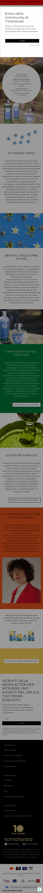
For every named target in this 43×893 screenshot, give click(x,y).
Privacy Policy (34, 45)
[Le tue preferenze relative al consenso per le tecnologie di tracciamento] (39, 889)
